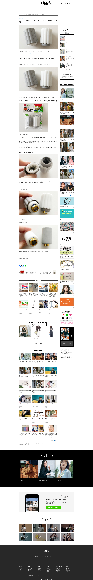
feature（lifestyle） (67, 77)
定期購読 (63, 343)
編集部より (67, 568)
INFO (52, 7)
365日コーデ (20, 575)
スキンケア (39, 569)
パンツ (20, 569)
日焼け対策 (39, 568)
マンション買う (27, 444)
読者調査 (37, 443)
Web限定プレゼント (68, 571)
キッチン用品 (53, 443)
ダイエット (39, 575)
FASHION (20, 7)
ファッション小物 (21, 571)
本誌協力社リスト (68, 570)
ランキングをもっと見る (38, 338)
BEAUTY (29, 7)
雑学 (20, 443)
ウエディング (58, 569)
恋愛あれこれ (58, 568)
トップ (19, 14)
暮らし (26, 14)
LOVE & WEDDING (41, 7)
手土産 (48, 571)
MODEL (55, 7)
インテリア (48, 443)
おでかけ (71, 76)
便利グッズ (29, 14)
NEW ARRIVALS (61, 7)
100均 (21, 53)
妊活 (57, 571)
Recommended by (51, 440)
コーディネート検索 (38, 343)
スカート (20, 570)
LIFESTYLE (34, 7)
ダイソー (20, 261)
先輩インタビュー (30, 569)
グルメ (67, 76)
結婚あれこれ (58, 570)
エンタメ (63, 76)
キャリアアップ (30, 568)
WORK (25, 7)
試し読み (70, 343)
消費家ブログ (21, 444)
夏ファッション (21, 568)
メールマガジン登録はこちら (67, 320)
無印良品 (29, 443)
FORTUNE (48, 7)
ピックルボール (49, 569)
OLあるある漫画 (30, 575)
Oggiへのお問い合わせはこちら (66, 357)
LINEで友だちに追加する (53, 507)
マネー (29, 570)
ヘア (38, 571)
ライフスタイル (23, 14)
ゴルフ (48, 568)
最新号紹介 (67, 569)
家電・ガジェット (42, 443)
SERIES (67, 7)
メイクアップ (39, 570)
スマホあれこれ (30, 571)
